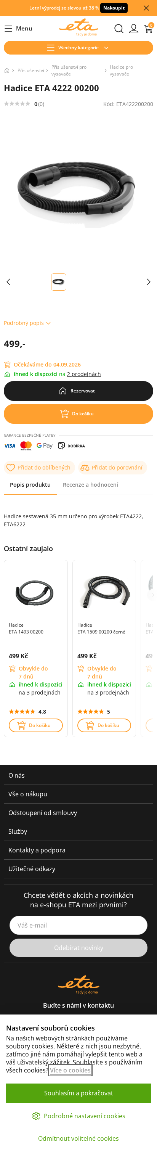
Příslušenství (31, 70)
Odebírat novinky (78, 948)
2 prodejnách (84, 374)
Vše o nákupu (27, 794)
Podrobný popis (24, 322)
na (40, 692)
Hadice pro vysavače (121, 70)
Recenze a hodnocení (90, 484)
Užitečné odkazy (31, 869)
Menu (18, 28)
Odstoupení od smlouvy (42, 813)
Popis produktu (30, 484)
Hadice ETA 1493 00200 (26, 628)
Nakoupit (114, 8)
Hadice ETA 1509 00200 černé (101, 628)
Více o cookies (70, 1070)
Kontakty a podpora (37, 850)
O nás (16, 775)
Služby (17, 831)
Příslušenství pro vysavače (69, 70)
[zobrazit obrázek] (8, 282)
